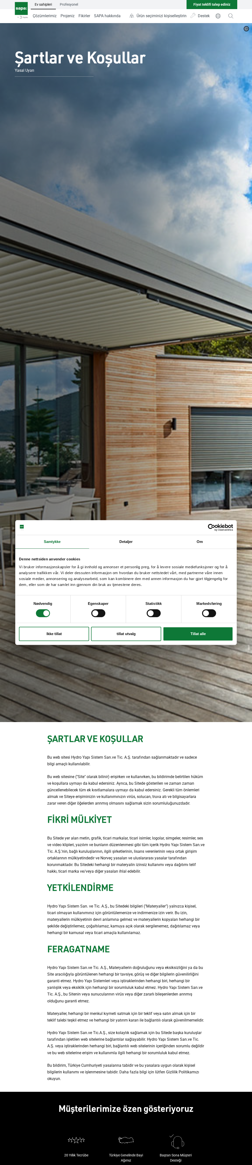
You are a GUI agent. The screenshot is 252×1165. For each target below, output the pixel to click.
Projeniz (68, 16)
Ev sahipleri (43, 4)
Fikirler (84, 16)
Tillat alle (198, 634)
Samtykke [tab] (52, 542)
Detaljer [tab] (126, 542)
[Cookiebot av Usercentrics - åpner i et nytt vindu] (211, 527)
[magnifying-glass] (230, 16)
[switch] (98, 613)
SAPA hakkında (107, 16)
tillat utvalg (126, 634)
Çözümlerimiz (45, 16)
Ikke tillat (54, 634)
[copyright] (246, 28)
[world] (218, 16)
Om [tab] (200, 542)
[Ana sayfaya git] (21, 11)
